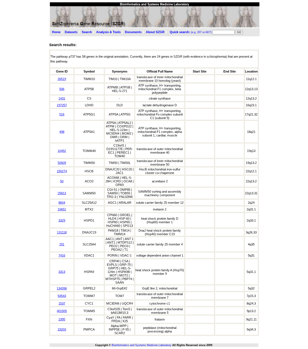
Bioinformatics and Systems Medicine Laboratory (141, 345)
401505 (62, 311)
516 (61, 114)
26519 (62, 79)
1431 (61, 98)
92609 (62, 163)
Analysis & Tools (108, 32)
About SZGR (155, 32)
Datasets (71, 32)
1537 (61, 303)
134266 (62, 288)
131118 (62, 232)
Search (87, 32)
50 (61, 181)
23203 (62, 329)
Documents (133, 32)
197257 (62, 105)
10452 (62, 151)
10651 (62, 209)
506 (61, 89)
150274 (62, 171)
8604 (61, 202)
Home (56, 32)
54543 (62, 296)
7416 (61, 255)
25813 (62, 193)
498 (61, 132)
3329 (61, 220)
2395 (61, 319)
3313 (61, 272)
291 (61, 244)
